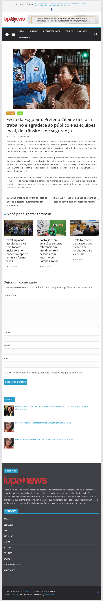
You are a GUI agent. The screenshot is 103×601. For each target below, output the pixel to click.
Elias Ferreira (25, 136)
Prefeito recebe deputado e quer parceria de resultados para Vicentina (83, 247)
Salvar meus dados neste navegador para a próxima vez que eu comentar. (44, 372)
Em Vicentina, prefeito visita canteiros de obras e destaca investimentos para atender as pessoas (60, 5)
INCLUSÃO (33, 31)
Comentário (11, 295)
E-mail (8, 345)
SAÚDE (7, 559)
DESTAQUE (11, 113)
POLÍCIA (7, 547)
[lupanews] (7, 34)
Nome (8, 332)
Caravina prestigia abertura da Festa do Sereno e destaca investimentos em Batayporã (27, 201)
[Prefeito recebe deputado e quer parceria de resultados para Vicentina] (84, 222)
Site (6, 358)
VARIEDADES (83, 31)
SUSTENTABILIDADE (51, 31)
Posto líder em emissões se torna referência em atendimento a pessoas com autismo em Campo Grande (51, 250)
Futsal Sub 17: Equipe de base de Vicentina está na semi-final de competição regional (74, 199)
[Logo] (25, 477)
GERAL (22, 31)
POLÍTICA (69, 31)
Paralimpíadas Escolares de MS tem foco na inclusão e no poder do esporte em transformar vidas (17, 250)
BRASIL (7, 519)
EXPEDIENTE (24, 37)
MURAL (7, 541)
